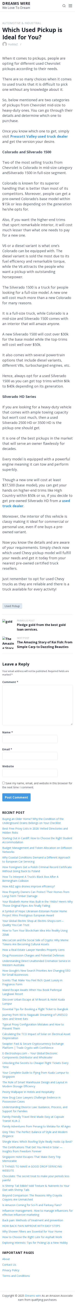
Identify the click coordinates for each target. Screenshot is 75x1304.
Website (8, 766)
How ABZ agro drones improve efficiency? (28, 886)
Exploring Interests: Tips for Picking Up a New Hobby (35, 1242)
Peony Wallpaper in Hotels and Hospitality (28, 1092)
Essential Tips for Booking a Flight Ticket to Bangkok (35, 1009)
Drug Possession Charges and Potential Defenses (33, 955)
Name (7, 732)
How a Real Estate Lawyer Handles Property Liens (33, 950)
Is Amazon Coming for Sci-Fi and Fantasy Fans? (32, 1205)
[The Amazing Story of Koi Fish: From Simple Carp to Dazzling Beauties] (8, 643)
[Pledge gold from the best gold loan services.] (8, 625)
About (6, 1259)
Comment (10, 682)
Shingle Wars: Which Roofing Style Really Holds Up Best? (37, 1141)
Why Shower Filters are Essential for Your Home (32, 1231)
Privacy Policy (10, 1270)
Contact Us (9, 1264)
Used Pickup (12, 606)
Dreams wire (16, 3)
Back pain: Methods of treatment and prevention (32, 1220)
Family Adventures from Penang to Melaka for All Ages (36, 1126)
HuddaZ (13, 44)
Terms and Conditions (16, 1276)
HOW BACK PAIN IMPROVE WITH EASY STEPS (31, 1226)
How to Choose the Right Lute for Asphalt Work (32, 1237)
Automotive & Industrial (21, 23)
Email (7, 749)
